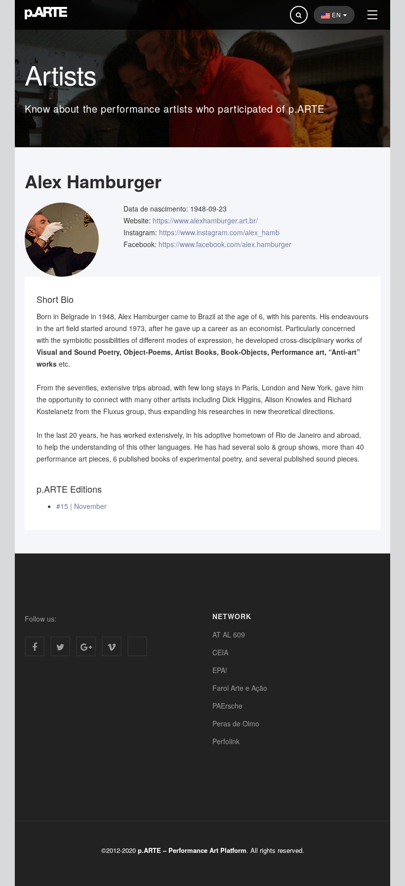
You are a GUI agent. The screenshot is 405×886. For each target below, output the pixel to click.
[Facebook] (34, 646)
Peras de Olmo (235, 723)
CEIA (220, 652)
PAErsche (227, 706)
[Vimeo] (112, 646)
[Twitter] (60, 646)
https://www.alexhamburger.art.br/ (205, 220)
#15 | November (81, 506)
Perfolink (226, 741)
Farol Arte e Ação (239, 688)
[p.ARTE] (46, 13)
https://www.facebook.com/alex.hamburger (225, 244)
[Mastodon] (137, 646)
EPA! (219, 670)
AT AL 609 (228, 634)
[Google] (86, 646)
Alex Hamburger (93, 181)
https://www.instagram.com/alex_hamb (219, 232)
